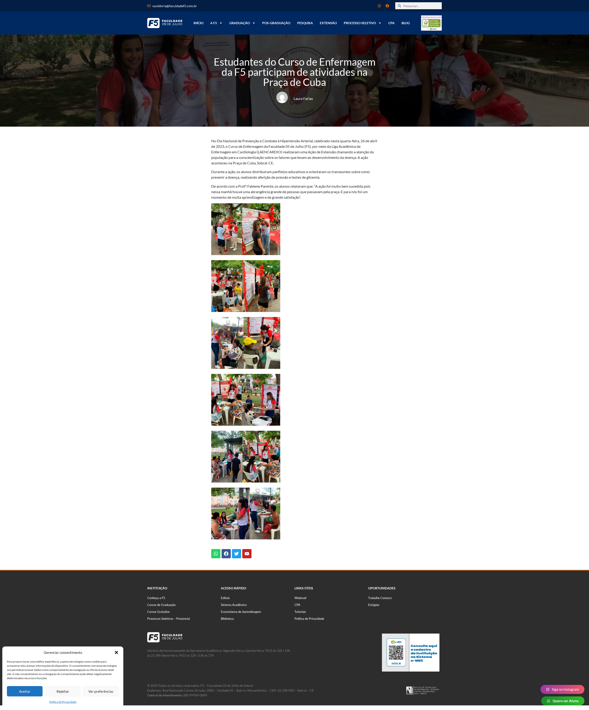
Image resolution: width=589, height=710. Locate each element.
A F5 (213, 23)
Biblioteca (227, 618)
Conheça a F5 (156, 598)
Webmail (300, 598)
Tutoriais (300, 612)
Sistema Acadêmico (234, 605)
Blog (405, 23)
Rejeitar (63, 691)
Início (198, 23)
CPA (391, 23)
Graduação (239, 23)
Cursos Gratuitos (158, 612)
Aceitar (24, 691)
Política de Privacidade (62, 702)
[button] (116, 652)
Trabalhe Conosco (380, 598)
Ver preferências (100, 691)
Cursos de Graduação (161, 605)
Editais (225, 598)
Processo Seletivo (360, 23)
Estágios (373, 605)
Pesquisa (305, 23)
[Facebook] (387, 5)
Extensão (328, 23)
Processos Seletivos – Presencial (168, 618)
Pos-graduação (276, 23)
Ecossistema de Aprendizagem (241, 612)
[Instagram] (379, 5)
